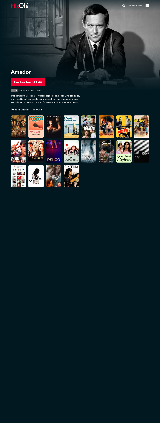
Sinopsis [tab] (37, 109)
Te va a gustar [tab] (20, 109)
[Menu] (147, 5)
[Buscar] (121, 5)
